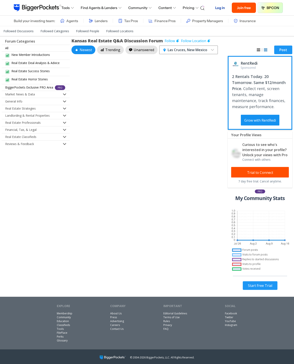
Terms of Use (171, 317)
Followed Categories (54, 31)
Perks (60, 336)
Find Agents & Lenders (99, 8)
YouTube (230, 321)
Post (283, 49)
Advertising (117, 321)
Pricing (188, 8)
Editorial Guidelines (175, 313)
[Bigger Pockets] (37, 7)
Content (165, 8)
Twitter (229, 317)
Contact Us (117, 329)
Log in (220, 8)
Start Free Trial (260, 285)
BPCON (273, 8)
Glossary (62, 340)
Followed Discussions (18, 31)
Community (137, 8)
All (6, 48)
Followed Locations (119, 31)
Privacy (167, 325)
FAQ (166, 329)
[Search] (202, 7)
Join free (244, 8)
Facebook (231, 313)
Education (63, 321)
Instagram (231, 325)
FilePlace (62, 333)
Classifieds (63, 325)
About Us (116, 313)
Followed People (87, 31)
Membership (64, 313)
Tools (65, 8)
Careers (115, 325)
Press (113, 317)
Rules (166, 321)
